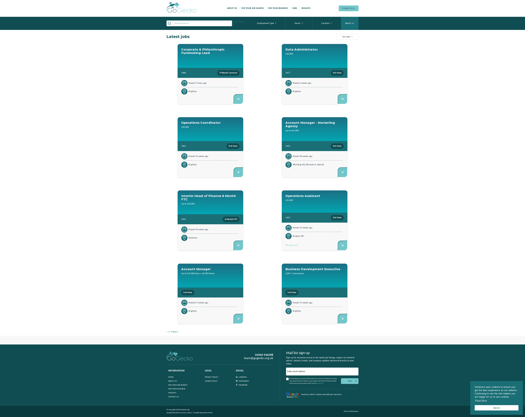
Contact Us (347, 8)
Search (348, 23)
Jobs (294, 8)
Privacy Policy (211, 377)
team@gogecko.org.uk (258, 358)
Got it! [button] (496, 408)
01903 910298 (264, 355)
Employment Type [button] (265, 23)
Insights (306, 8)
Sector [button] (298, 23)
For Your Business (278, 8)
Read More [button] (481, 400)
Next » (175, 332)
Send (350, 381)
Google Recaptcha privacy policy (179, 413)
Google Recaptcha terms (203, 413)
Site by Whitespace (351, 411)
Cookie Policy (211, 381)
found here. (320, 383)
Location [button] (325, 23)
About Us (232, 8)
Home (171, 377)
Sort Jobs (346, 37)
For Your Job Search (252, 8)
